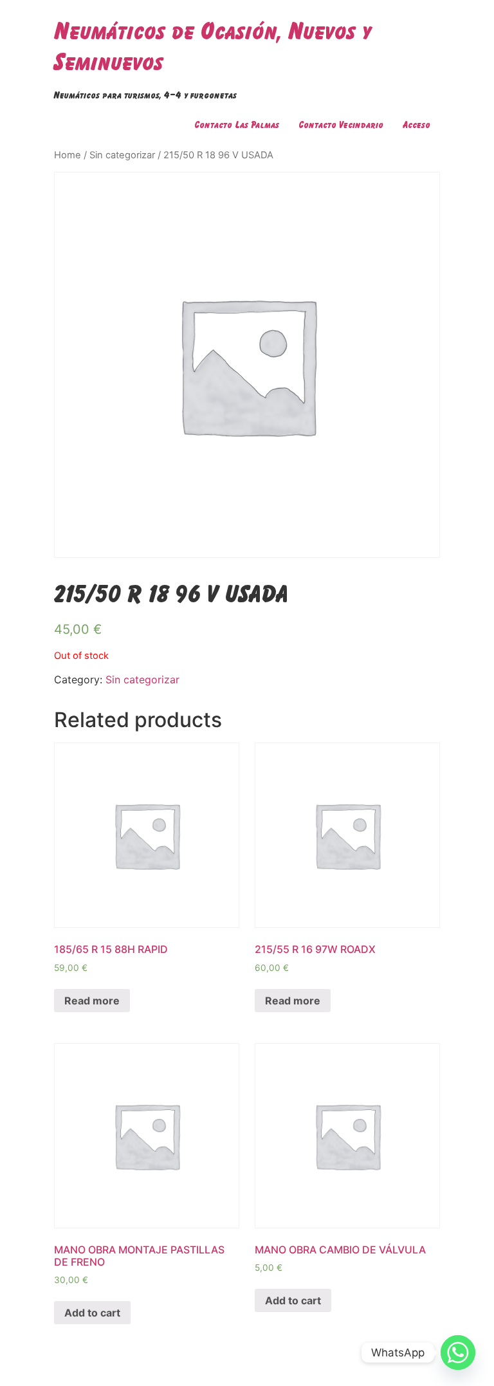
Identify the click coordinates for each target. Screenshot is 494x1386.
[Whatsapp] (458, 1352)
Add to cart (92, 1312)
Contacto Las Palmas (236, 124)
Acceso (416, 124)
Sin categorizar (122, 155)
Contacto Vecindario (340, 124)
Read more (92, 1000)
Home (67, 155)
